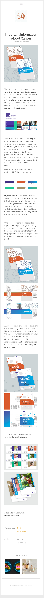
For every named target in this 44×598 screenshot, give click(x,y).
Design (16, 42)
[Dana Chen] (21, 16)
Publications (24, 42)
